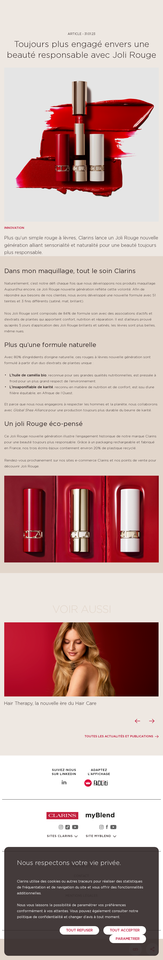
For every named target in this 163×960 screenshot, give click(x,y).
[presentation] (138, 721)
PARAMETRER (128, 939)
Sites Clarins (60, 836)
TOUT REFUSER (79, 930)
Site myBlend (99, 836)
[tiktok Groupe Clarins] (67, 828)
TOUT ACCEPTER (125, 930)
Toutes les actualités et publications (118, 736)
